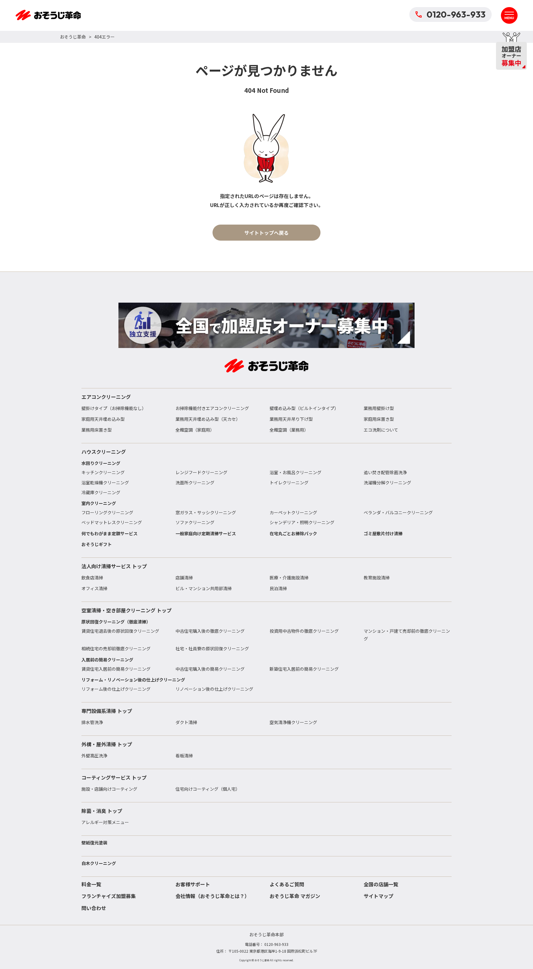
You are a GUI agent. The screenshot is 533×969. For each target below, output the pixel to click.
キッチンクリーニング (103, 472)
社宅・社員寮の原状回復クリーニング (212, 648)
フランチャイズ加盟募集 (108, 896)
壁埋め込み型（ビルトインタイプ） (304, 408)
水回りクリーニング (100, 463)
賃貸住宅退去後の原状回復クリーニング (120, 631)
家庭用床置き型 (379, 419)
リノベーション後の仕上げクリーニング (214, 689)
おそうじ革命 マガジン (295, 896)
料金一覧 (91, 884)
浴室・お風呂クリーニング (295, 472)
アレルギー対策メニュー (105, 822)
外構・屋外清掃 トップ (106, 744)
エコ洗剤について (381, 430)
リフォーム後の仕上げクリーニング (116, 689)
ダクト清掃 (186, 722)
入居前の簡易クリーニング (107, 659)
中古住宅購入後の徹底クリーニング (210, 631)
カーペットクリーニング (293, 512)
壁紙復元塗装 (94, 842)
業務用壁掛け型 (379, 408)
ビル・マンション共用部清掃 (204, 588)
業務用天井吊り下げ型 (291, 419)
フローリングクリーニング (107, 512)
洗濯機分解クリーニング (387, 482)
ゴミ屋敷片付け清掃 (383, 533)
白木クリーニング (98, 863)
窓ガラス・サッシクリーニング (206, 512)
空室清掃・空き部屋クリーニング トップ (126, 610)
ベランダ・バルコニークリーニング (398, 512)
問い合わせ (93, 908)
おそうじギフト (96, 544)
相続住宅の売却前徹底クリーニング (116, 648)
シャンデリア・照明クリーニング (302, 522)
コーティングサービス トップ (114, 777)
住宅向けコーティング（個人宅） (208, 789)
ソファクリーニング (195, 522)
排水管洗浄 (92, 722)
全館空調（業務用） (289, 430)
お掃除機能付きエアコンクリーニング (212, 408)
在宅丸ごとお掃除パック (293, 533)
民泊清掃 (278, 588)
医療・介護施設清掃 (289, 577)
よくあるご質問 (287, 884)
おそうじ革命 (73, 37)
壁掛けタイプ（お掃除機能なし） (113, 408)
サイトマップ (378, 896)
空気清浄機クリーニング (293, 722)
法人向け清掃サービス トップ (114, 566)
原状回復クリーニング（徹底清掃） (116, 622)
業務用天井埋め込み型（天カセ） (208, 419)
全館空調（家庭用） (195, 430)
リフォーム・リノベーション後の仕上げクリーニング (133, 680)
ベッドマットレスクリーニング (111, 522)
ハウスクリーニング (103, 451)
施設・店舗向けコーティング (109, 789)
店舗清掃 (184, 577)
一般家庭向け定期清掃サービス (206, 533)
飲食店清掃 (92, 577)
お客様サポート (193, 884)
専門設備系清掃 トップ (106, 710)
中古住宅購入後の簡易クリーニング (210, 669)
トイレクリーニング (289, 482)
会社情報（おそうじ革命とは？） (213, 896)
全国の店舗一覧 (381, 884)
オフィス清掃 (94, 588)
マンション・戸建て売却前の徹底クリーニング (407, 635)
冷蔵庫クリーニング (100, 492)
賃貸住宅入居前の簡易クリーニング (116, 669)
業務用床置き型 (96, 430)
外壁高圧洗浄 (94, 755)
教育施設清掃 (377, 577)
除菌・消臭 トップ (101, 810)
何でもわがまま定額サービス (109, 533)
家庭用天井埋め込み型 (103, 419)
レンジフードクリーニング (201, 472)
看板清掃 (184, 755)
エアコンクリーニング (106, 396)
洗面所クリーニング (195, 482)
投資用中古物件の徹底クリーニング (304, 631)
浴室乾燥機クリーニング (105, 482)
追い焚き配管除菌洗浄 (385, 472)
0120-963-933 (456, 14)
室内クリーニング (98, 503)
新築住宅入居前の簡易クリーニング (304, 669)
